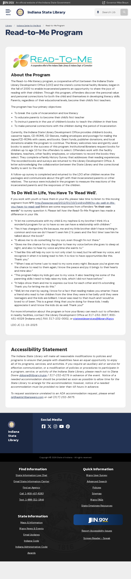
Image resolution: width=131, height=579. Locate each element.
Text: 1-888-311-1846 (31, 499)
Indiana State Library (46, 12)
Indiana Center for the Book (29, 25)
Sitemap (97, 493)
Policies (97, 487)
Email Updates (31, 534)
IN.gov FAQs (96, 499)
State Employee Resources (96, 505)
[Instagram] (55, 426)
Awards (31, 552)
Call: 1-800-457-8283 (31, 493)
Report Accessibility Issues (97, 530)
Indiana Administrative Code (32, 546)
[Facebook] (43, 426)
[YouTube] (61, 426)
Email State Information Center (31, 481)
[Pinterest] (68, 426)
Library (8, 25)
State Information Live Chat (31, 475)
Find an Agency (31, 487)
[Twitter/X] (49, 426)
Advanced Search (97, 481)
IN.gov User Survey (96, 475)
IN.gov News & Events (31, 528)
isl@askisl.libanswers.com (27, 397)
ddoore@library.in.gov (33, 375)
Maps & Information (31, 522)
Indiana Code (31, 540)
